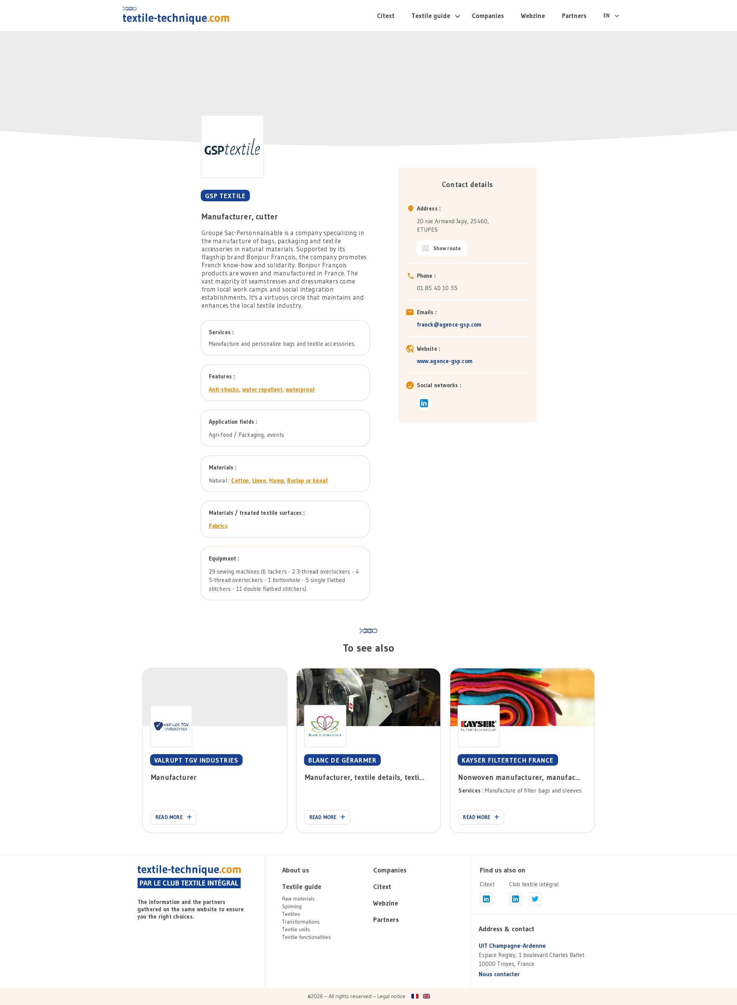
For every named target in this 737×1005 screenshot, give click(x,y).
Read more (169, 817)
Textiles (291, 913)
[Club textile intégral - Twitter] (535, 898)
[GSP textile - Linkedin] (424, 403)
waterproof (300, 389)
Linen (259, 480)
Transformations (301, 921)
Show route (447, 248)
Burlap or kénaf (307, 480)
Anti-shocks (224, 389)
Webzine (533, 16)
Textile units (296, 929)
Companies (488, 16)
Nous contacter (499, 974)
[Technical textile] (176, 15)
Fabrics (218, 525)
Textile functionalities (306, 937)
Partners (574, 16)
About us (295, 870)
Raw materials (298, 898)
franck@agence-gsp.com (449, 324)
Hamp (276, 480)
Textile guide (430, 16)
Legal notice (391, 996)
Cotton (240, 480)
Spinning (292, 906)
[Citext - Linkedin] (486, 898)
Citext (386, 16)
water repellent (262, 389)
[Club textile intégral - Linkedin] (515, 898)
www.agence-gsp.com (445, 361)
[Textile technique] (189, 877)
